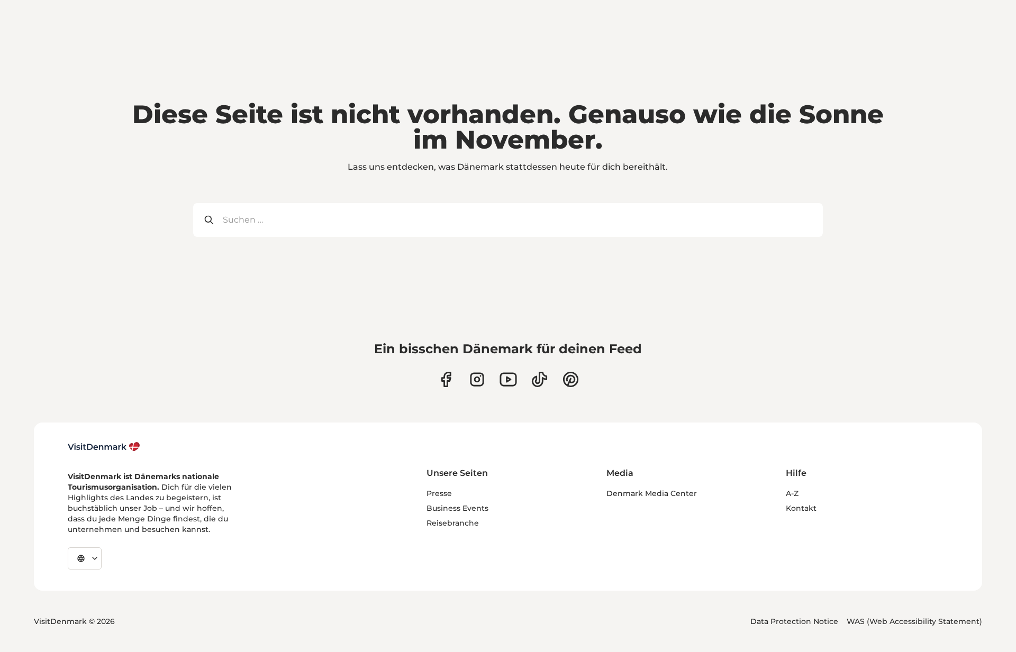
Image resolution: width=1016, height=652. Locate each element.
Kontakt (801, 508)
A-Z (792, 493)
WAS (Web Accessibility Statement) (914, 621)
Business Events (457, 508)
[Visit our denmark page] (446, 379)
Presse (439, 493)
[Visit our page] (477, 379)
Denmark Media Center (651, 493)
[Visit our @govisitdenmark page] (539, 379)
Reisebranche (453, 523)
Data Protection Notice (794, 621)
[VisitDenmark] (104, 447)
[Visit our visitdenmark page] (508, 379)
